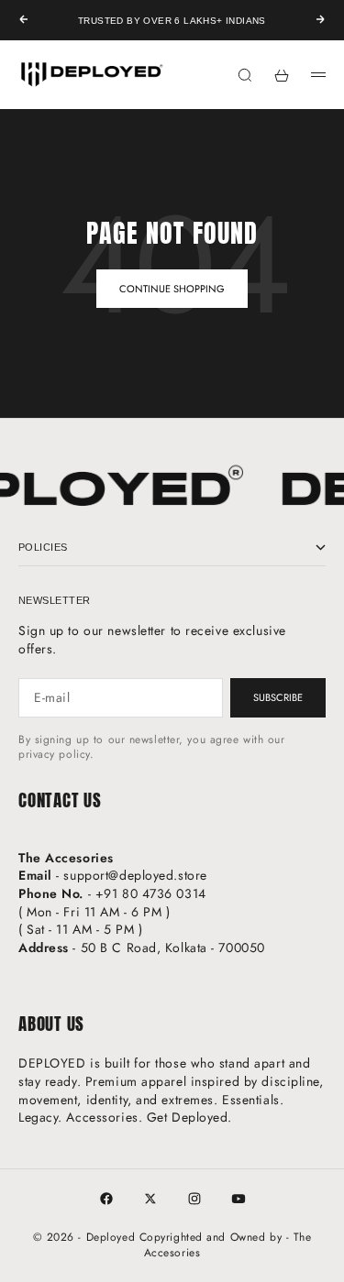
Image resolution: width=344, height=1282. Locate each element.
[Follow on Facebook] (106, 1198)
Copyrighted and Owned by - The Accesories (225, 1245)
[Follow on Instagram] (194, 1198)
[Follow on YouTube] (238, 1198)
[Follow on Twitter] (150, 1198)
